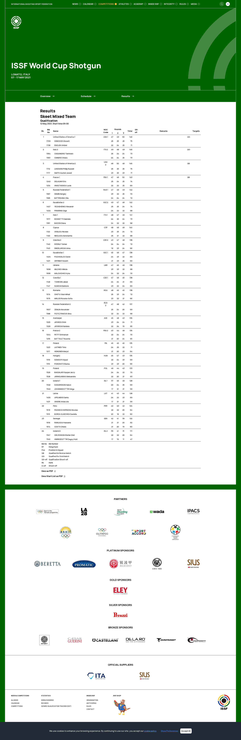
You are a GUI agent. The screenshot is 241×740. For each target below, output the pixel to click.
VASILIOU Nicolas (61, 231)
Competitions (16, 706)
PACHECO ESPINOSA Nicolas (66, 410)
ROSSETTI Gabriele (62, 219)
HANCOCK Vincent (62, 141)
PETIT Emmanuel (61, 334)
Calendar (15, 703)
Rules (88, 706)
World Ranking (47, 700)
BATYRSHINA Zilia (61, 198)
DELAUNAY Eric (60, 181)
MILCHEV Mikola (60, 269)
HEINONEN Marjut (61, 351)
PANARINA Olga (60, 210)
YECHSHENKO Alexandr (64, 206)
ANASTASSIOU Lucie (62, 185)
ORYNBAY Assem (61, 261)
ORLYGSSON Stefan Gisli (64, 435)
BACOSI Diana (60, 223)
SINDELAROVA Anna (62, 248)
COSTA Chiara (60, 426)
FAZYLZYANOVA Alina (62, 313)
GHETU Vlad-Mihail (62, 294)
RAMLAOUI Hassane (62, 422)
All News (14, 700)
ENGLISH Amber (60, 145)
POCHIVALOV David (62, 256)
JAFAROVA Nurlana (61, 326)
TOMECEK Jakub (61, 282)
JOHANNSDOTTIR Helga (64, 389)
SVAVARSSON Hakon (62, 385)
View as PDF (47, 471)
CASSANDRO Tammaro (63, 153)
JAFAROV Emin (60, 322)
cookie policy (150, 731)
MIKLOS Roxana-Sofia (63, 298)
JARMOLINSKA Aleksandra (65, 376)
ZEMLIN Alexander (61, 309)
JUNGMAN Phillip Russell (64, 169)
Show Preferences (169, 731)
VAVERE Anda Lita (61, 401)
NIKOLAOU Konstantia (63, 236)
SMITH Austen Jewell (63, 173)
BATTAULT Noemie (62, 339)
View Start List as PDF (52, 476)
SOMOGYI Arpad (61, 360)
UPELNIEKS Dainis (61, 397)
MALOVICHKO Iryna (62, 273)
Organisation (92, 700)
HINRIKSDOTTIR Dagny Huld (65, 439)
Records (44, 703)
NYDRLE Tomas (60, 244)
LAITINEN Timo (60, 347)
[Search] (222, 4)
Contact (90, 709)
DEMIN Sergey (60, 194)
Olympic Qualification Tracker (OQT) (56, 706)
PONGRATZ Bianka (62, 364)
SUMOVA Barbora (61, 286)
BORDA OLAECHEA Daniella (65, 414)
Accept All (186, 731)
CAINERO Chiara (60, 158)
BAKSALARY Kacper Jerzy (64, 372)
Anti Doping (91, 703)
